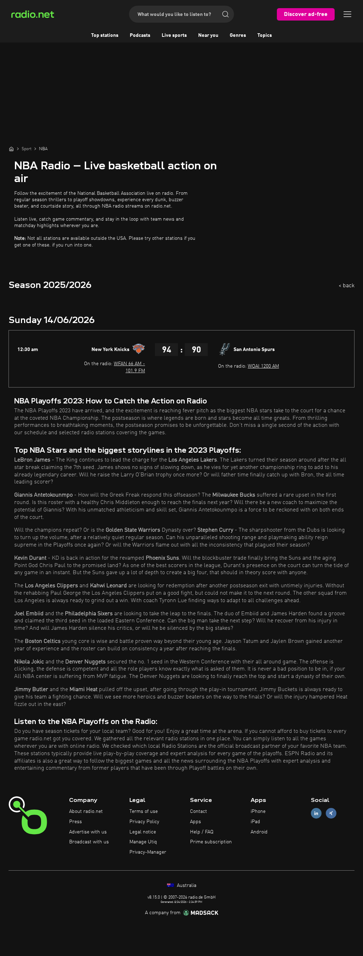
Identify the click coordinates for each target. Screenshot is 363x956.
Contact (198, 811)
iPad (255, 821)
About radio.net (86, 811)
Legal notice (142, 832)
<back (346, 286)
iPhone (258, 811)
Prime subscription (211, 841)
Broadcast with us (89, 841)
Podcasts (140, 35)
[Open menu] (347, 14)
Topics (264, 35)
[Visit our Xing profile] (331, 813)
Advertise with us (88, 832)
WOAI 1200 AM (263, 366)
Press (75, 821)
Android (259, 832)
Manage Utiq (143, 841)
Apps (195, 821)
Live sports (174, 35)
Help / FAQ (201, 832)
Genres (238, 35)
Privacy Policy (144, 821)
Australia (185, 885)
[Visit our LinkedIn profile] (316, 813)
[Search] (225, 14)
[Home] (11, 149)
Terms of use (143, 811)
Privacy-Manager (147, 852)
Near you (208, 35)
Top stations (104, 35)
